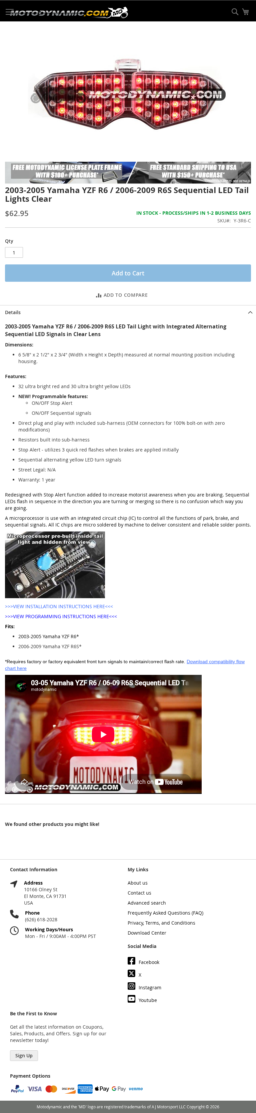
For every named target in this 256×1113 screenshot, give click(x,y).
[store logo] (69, 12)
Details (13, 312)
